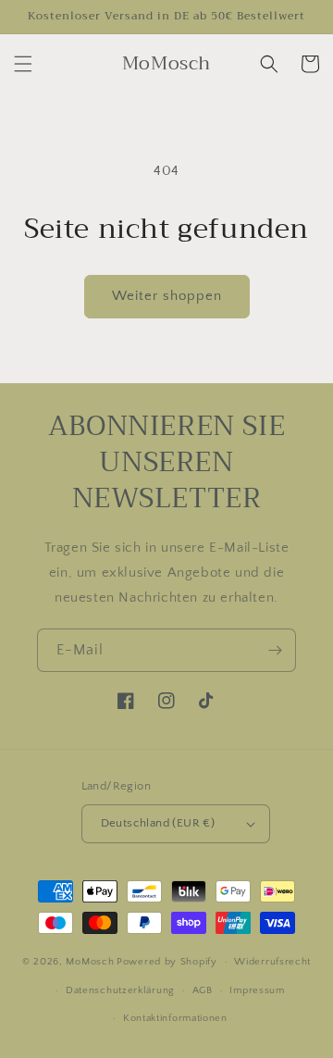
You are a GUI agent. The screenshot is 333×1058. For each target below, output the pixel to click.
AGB (202, 990)
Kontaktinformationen (175, 1018)
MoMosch (90, 961)
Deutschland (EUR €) (158, 822)
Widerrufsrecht (272, 961)
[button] (23, 64)
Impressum (256, 990)
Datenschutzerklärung (120, 990)
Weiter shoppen (167, 296)
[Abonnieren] (274, 650)
